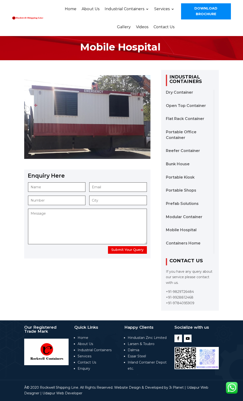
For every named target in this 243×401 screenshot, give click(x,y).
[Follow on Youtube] (188, 338)
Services (162, 9)
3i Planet (176, 387)
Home (70, 9)
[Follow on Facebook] (178, 338)
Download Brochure (205, 11)
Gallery (124, 27)
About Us (90, 9)
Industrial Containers (124, 9)
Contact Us (164, 27)
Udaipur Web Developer (62, 393)
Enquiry (84, 368)
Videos (142, 27)
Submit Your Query (127, 250)
